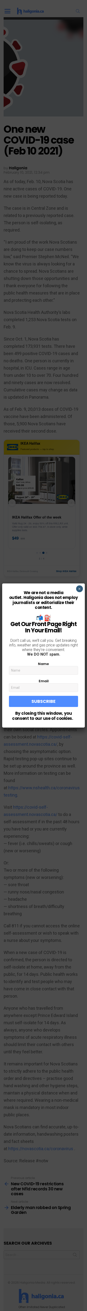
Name (43, 663)
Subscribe (43, 701)
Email (44, 681)
